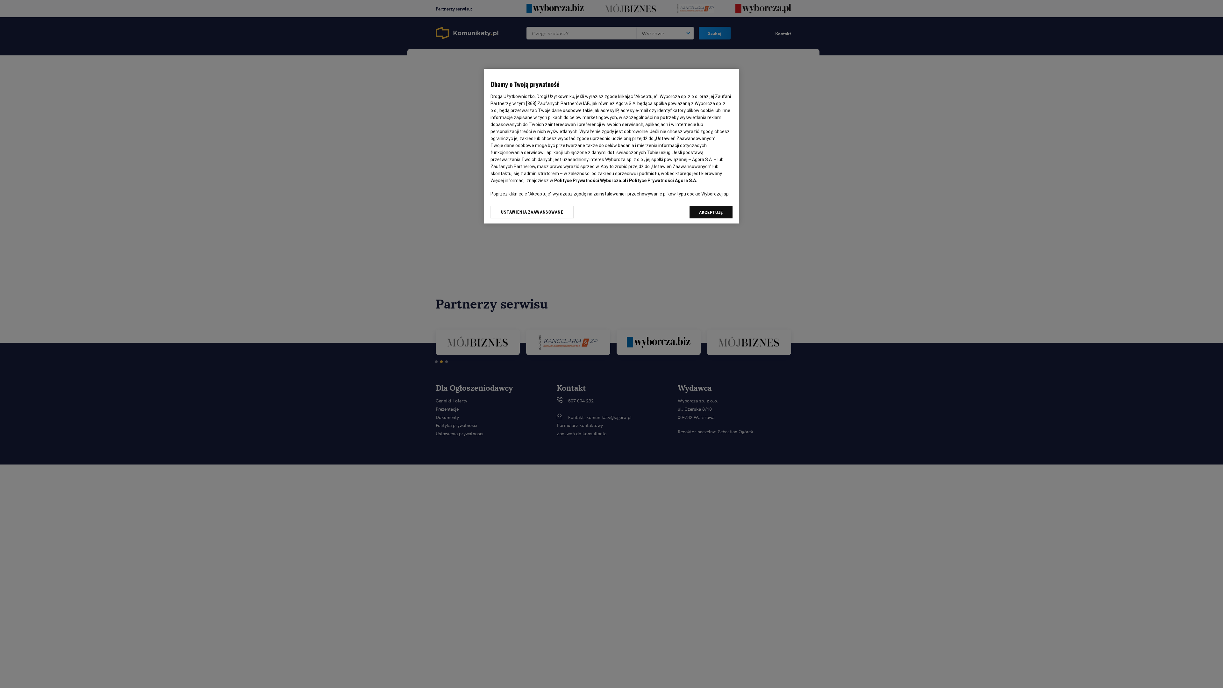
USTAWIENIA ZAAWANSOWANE (532, 212)
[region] (611, 146)
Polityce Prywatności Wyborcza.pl (590, 180)
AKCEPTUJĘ (711, 212)
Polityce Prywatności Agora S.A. (663, 180)
